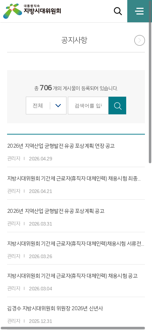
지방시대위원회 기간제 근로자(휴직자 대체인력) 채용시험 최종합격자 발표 (76, 179)
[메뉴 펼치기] (139, 11)
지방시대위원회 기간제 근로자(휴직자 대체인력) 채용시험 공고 (72, 276)
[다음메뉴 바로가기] (137, 41)
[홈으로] (40, 11)
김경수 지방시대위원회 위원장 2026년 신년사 (55, 309)
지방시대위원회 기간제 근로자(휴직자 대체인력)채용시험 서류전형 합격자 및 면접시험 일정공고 (76, 244)
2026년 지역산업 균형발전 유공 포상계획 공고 (55, 211)
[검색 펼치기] (118, 11)
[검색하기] (117, 105)
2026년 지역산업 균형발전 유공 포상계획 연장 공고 (61, 146)
